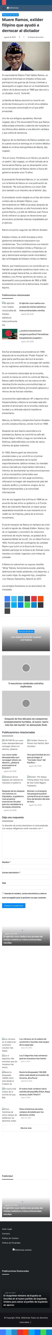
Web (4, 883)
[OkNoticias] (12, 8)
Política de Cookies (10, 1238)
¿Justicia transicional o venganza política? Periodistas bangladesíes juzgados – (34, 334)
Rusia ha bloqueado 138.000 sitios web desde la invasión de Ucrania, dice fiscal (34, 1075)
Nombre (6, 862)
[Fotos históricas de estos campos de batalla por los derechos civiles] (9, 1115)
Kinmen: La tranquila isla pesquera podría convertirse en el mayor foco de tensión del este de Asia (38, 796)
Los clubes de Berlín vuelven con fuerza (26, 638)
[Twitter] (14, 599)
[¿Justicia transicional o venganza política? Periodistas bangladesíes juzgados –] (9, 334)
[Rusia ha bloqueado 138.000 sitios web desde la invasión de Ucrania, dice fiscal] (9, 1078)
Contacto (6, 1233)
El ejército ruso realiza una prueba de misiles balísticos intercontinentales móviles (32, 307)
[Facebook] (7, 599)
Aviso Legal (7, 1229)
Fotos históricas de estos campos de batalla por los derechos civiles (31, 1112)
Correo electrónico (11, 872)
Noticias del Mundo (10, 15)
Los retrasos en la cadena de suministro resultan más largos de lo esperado (34, 1042)
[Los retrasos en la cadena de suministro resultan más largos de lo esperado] (9, 1045)
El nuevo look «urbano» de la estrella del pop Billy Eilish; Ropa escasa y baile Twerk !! (34, 1091)
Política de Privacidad (11, 1243)
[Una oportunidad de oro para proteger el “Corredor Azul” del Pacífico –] (38, 745)
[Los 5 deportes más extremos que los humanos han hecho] (9, 1061)
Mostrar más (26, 1128)
